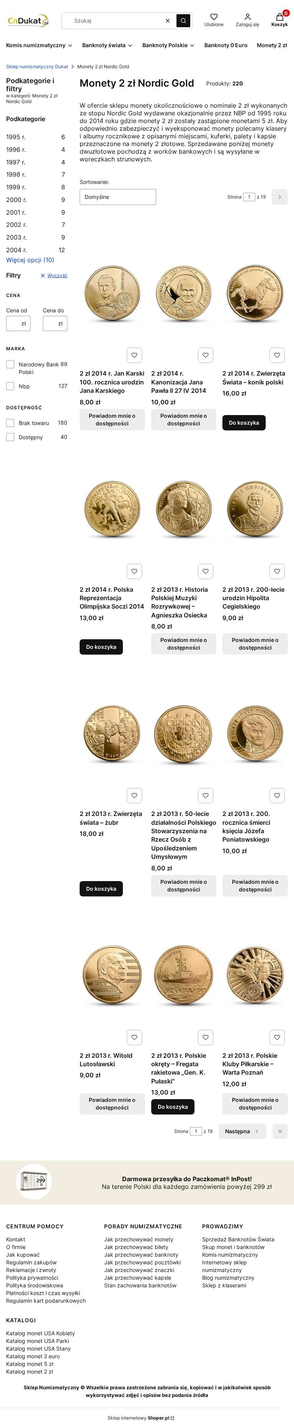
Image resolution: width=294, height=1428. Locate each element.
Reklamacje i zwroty (31, 1270)
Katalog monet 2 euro (33, 1356)
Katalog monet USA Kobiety (40, 1333)
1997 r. (35, 162)
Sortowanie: (94, 182)
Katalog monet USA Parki (37, 1341)
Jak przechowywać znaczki (139, 1270)
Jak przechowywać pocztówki (142, 1262)
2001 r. (35, 212)
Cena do (53, 310)
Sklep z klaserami (224, 1285)
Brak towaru (34, 423)
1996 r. (35, 149)
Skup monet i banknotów (233, 1247)
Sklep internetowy (138, 1418)
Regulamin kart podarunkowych (46, 1300)
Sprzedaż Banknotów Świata (238, 1239)
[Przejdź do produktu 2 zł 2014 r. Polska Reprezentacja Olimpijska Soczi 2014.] (112, 509)
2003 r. (35, 237)
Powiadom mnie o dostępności (112, 419)
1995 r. (35, 137)
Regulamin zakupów (31, 1262)
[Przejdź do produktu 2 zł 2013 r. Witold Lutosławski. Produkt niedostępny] (112, 975)
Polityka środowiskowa (34, 1285)
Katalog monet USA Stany (38, 1348)
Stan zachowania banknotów (140, 1285)
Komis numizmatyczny (230, 1254)
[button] (183, 20)
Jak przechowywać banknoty (141, 1254)
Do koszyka (244, 422)
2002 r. (35, 224)
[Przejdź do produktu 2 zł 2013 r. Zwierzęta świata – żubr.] (112, 733)
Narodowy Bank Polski (39, 368)
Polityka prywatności (32, 1277)
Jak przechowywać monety (138, 1239)
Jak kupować (23, 1254)
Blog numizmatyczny (228, 1277)
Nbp (24, 386)
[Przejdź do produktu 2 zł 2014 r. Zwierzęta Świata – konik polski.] (255, 293)
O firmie (16, 1247)
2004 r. (35, 250)
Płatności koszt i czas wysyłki (43, 1293)
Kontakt (15, 1239)
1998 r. (35, 174)
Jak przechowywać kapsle (137, 1277)
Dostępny (31, 437)
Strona (234, 197)
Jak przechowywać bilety (136, 1247)
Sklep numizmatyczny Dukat (37, 66)
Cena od (16, 310)
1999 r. (35, 187)
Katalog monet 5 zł (29, 1364)
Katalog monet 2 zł (29, 1371)
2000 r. (35, 200)
